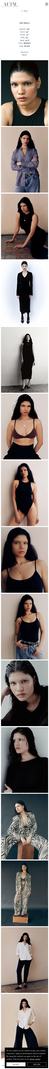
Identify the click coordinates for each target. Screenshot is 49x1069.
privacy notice (35, 1059)
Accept (16, 1064)
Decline (36, 1064)
